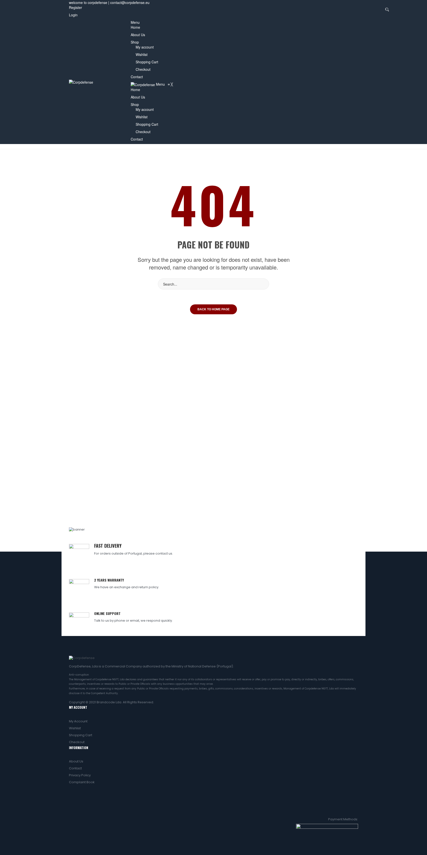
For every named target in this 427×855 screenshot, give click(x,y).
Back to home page (213, 309)
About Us (138, 34)
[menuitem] (135, 89)
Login (73, 14)
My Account (78, 721)
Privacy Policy (80, 775)
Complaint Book (82, 782)
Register (75, 7)
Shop (135, 42)
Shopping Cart (147, 61)
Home (135, 27)
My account (145, 47)
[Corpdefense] (81, 81)
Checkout (143, 69)
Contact (137, 76)
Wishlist (142, 54)
